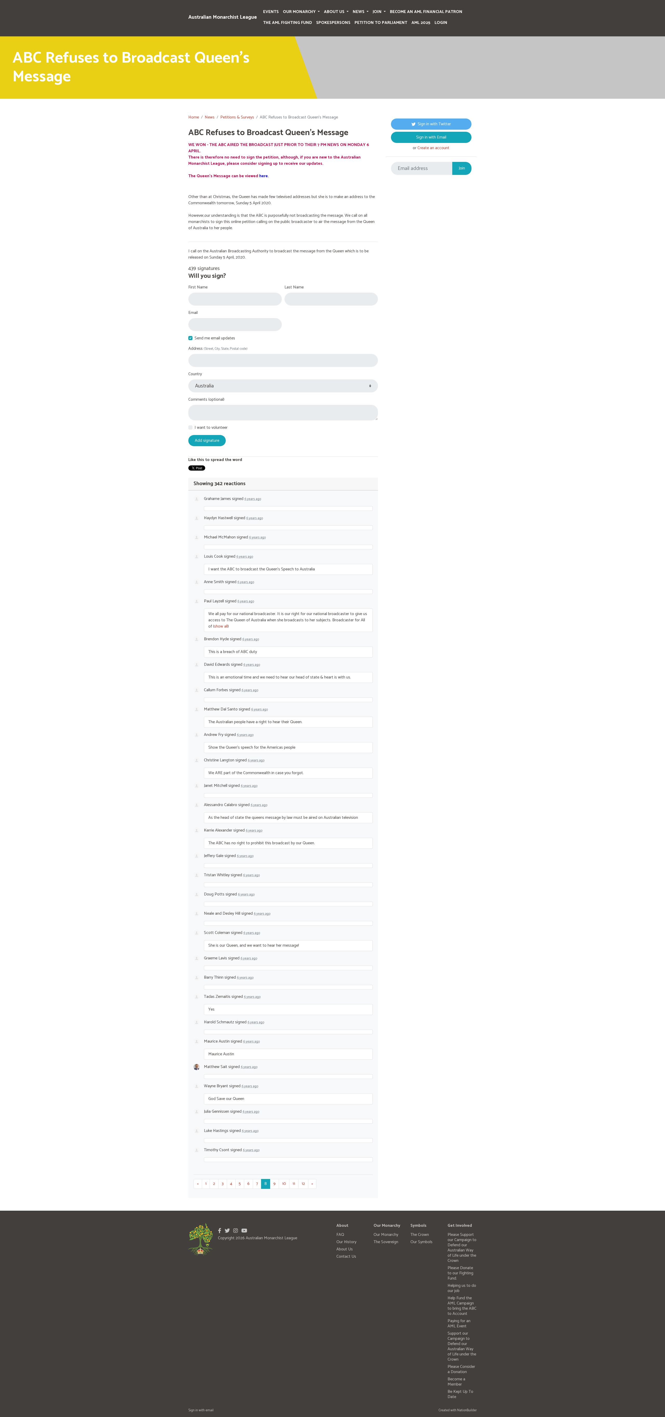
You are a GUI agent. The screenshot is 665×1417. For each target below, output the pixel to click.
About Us (334, 11)
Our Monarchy (300, 11)
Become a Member (456, 1382)
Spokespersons (333, 22)
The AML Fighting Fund (287, 22)
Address (218, 349)
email (209, 1410)
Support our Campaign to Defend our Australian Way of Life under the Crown (462, 1346)
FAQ (340, 1234)
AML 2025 (420, 22)
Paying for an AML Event (459, 1323)
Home (193, 117)
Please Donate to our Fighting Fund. (460, 1273)
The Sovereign (386, 1241)
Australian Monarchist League (222, 17)
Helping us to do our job (462, 1288)
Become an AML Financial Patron (426, 11)
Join (378, 11)
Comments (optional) (206, 400)
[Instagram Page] (235, 1231)
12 (303, 1183)
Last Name (294, 287)
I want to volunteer (211, 428)
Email (193, 313)
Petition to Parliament (381, 22)
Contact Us (346, 1256)
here (263, 176)
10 (284, 1183)
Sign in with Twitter (434, 124)
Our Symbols (421, 1241)
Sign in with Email (431, 137)
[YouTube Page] (244, 1231)
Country (195, 374)
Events (271, 11)
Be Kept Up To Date (460, 1394)
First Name (198, 287)
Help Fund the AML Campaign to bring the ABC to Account (462, 1306)
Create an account (433, 147)
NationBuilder (467, 1410)
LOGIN (441, 22)
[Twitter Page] (227, 1231)
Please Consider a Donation (461, 1369)
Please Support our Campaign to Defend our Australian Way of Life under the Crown (462, 1247)
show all (221, 626)
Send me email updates (215, 338)
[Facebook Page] (219, 1231)
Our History (346, 1241)
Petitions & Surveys (237, 117)
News (359, 11)
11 (293, 1183)
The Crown (419, 1234)
